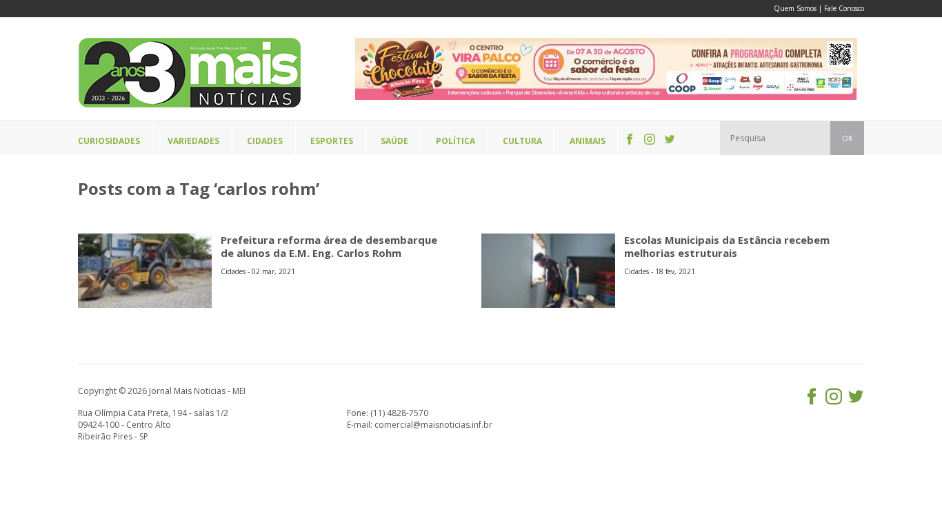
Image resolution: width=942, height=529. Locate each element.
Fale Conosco (844, 8)
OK (847, 138)
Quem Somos (795, 8)
